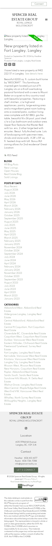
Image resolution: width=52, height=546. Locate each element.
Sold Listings (11, 177)
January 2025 (12, 244)
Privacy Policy (30, 479)
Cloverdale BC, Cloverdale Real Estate (25, 334)
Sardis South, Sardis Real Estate (21, 375)
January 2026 (12, 212)
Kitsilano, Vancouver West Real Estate (24, 359)
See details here (34, 74)
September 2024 (13, 254)
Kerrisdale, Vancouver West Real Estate (25, 356)
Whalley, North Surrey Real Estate (22, 398)
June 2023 (10, 289)
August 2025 (11, 222)
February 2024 (12, 267)
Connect (39, 4)
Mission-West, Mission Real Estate (22, 366)
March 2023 (11, 296)
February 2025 (12, 241)
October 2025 (12, 215)
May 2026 (9, 199)
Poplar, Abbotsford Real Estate (20, 372)
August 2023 (11, 283)
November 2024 (13, 247)
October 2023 (11, 276)
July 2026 (9, 193)
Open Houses (11, 171)
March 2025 (11, 238)
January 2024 (12, 270)
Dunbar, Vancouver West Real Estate (24, 340)
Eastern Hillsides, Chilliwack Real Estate (25, 343)
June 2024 (10, 260)
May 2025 (10, 231)
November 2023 (13, 273)
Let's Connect (26, 470)
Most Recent (10, 186)
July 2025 (9, 225)
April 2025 (10, 235)
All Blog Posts (11, 164)
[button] (26, 428)
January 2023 (12, 299)
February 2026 (12, 209)
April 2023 (10, 292)
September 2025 (13, 218)
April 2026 (10, 202)
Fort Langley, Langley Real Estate (26, 61)
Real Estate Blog (13, 174)
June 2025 (10, 228)
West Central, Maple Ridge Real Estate (25, 388)
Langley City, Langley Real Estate (22, 362)
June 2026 (10, 196)
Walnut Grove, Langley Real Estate (23, 385)
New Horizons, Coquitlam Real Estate (24, 369)
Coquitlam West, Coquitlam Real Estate (25, 337)
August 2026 (11, 190)
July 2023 (9, 286)
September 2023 (13, 280)
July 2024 (9, 257)
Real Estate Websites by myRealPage (25, 482)
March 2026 (11, 206)
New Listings (11, 168)
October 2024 (11, 251)
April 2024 (10, 263)
